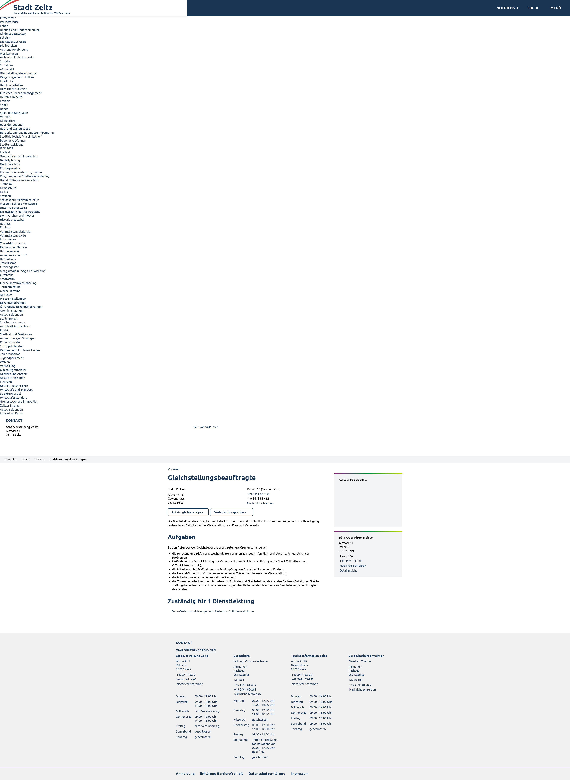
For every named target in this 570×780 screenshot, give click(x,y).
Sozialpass (7, 65)
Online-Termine (10, 290)
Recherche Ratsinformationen (20, 350)
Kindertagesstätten (13, 33)
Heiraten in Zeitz (11, 97)
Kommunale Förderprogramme (21, 172)
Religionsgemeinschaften (17, 77)
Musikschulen (9, 53)
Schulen (5, 37)
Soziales (5, 61)
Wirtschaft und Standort (16, 389)
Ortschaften (8, 18)
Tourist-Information (13, 243)
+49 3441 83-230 (351, 561)
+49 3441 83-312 (244, 684)
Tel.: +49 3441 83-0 (205, 427)
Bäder (4, 109)
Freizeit (5, 101)
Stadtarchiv (7, 279)
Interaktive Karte (11, 413)
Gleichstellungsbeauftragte (18, 73)
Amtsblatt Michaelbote (15, 326)
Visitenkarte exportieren (230, 512)
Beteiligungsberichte (14, 385)
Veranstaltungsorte (13, 235)
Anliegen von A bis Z (13, 255)
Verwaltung (7, 366)
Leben (4, 25)
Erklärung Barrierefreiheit (221, 773)
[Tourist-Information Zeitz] (314, 670)
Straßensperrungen (13, 322)
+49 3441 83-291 (302, 674)
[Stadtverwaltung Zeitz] (285, 431)
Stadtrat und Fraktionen (16, 334)
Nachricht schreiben (260, 503)
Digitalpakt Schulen (13, 41)
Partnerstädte (9, 21)
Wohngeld (7, 69)
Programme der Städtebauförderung (25, 176)
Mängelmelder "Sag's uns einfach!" (23, 271)
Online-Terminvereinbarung (18, 283)
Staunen (5, 195)
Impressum (299, 773)
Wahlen (5, 362)
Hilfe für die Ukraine (13, 89)
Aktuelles (6, 294)
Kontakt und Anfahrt (13, 374)
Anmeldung (185, 773)
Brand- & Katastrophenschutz (19, 180)
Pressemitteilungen (13, 298)
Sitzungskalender (11, 346)
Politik (4, 330)
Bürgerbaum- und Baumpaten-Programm (27, 132)
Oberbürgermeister (13, 370)
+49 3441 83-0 (185, 674)
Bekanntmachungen (13, 302)
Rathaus (5, 223)
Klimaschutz (8, 188)
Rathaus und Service (13, 247)
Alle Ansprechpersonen (196, 649)
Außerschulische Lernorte (17, 57)
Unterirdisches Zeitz (13, 207)
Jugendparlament (12, 358)
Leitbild (5, 152)
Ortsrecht (6, 275)
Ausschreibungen (11, 314)
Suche (533, 8)
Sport (4, 105)
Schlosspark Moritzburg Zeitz (19, 199)
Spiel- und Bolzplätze (14, 112)
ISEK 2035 (6, 148)
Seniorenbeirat (10, 354)
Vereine (5, 116)
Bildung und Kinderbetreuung (20, 29)
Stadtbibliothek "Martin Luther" (21, 136)
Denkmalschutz (10, 164)
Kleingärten (8, 120)
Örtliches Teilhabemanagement (21, 93)
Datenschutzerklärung (266, 773)
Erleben (5, 227)
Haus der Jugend (11, 124)
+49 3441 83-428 (257, 494)
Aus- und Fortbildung (14, 49)
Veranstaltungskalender (16, 231)
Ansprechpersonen (12, 377)
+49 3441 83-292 (302, 679)
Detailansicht (348, 570)
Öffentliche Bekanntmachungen (21, 306)
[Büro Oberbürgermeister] (368, 553)
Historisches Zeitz (12, 219)
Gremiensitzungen (12, 310)
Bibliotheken (8, 45)
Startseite (10, 459)
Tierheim (6, 184)
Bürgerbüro (8, 259)
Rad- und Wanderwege (15, 128)
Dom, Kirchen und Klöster (17, 215)
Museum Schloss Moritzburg (19, 203)
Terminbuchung (10, 286)
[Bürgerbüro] (256, 675)
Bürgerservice (9, 251)
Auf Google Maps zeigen (187, 512)
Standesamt (8, 263)
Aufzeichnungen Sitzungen (17, 338)
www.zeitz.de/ (186, 679)
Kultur (4, 192)
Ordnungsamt (9, 267)
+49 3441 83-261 (244, 689)
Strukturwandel (10, 393)
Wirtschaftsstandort (13, 397)
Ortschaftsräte (10, 342)
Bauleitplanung (10, 160)
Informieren (8, 239)
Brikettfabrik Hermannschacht (20, 211)
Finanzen (6, 381)
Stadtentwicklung (11, 144)
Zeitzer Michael (10, 405)
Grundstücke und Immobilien (19, 156)
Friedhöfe (6, 81)
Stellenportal (8, 318)
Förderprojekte (10, 168)
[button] (554, 8)
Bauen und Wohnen (13, 140)
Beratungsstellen (11, 85)
